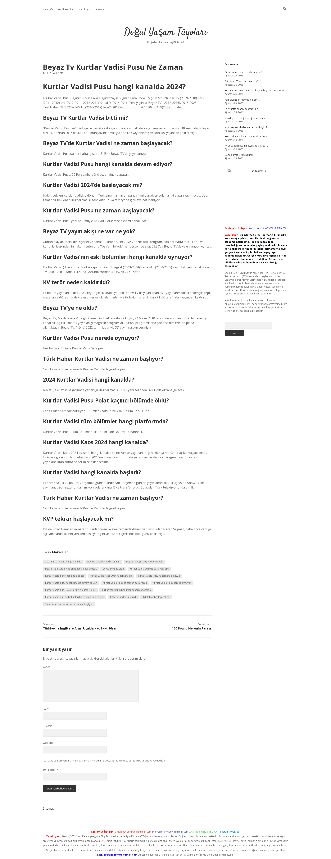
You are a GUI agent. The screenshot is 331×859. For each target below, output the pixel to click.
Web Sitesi (48, 742)
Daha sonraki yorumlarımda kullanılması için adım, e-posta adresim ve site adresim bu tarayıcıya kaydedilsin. (107, 760)
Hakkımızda (102, 9)
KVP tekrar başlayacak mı (156, 597)
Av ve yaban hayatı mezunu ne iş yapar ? (246, 145)
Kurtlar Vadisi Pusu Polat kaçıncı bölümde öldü (70, 590)
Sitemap (49, 808)
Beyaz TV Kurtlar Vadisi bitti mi (103, 561)
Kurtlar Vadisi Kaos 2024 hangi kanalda (111, 575)
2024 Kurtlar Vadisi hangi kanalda (63, 561)
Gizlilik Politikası (66, 9)
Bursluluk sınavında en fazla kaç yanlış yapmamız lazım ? (255, 90)
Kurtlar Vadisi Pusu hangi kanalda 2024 (159, 575)
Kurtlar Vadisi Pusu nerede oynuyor (172, 582)
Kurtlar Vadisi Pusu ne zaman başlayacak (125, 582)
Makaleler (60, 552)
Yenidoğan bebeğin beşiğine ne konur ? (246, 118)
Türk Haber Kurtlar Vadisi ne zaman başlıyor (69, 604)
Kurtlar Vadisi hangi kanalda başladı (64, 575)
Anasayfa (48, 9)
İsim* (46, 709)
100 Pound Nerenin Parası (191, 628)
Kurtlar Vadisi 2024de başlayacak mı (149, 568)
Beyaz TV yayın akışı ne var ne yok (144, 561)
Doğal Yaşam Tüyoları (165, 32)
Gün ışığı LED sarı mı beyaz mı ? (241, 81)
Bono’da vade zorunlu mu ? (239, 155)
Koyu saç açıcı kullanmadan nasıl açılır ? (246, 127)
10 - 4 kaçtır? (50, 769)
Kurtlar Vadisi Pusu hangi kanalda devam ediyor (71, 582)
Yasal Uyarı (85, 9)
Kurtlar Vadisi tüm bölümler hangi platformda (126, 590)
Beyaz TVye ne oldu (113, 568)
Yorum (46, 667)
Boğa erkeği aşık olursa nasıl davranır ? (246, 136)
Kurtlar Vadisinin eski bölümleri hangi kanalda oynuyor (74, 597)
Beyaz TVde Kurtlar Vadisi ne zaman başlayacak (71, 568)
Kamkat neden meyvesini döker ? (242, 99)
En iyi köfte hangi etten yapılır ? (241, 109)
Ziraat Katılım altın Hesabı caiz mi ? (243, 72)
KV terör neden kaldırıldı (123, 597)
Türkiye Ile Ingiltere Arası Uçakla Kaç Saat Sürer (80, 628)
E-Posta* (47, 726)
